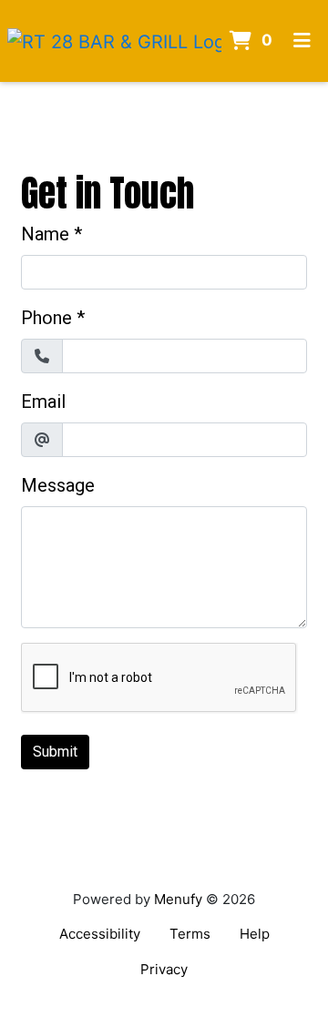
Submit (55, 751)
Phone (46, 318)
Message (58, 485)
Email (43, 401)
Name (45, 234)
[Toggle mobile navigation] (303, 41)
